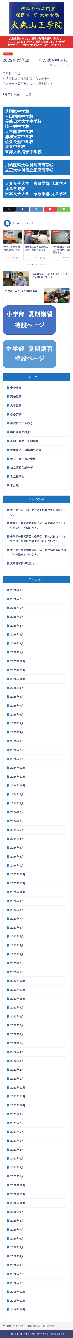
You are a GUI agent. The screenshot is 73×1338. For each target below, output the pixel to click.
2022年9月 (17, 1007)
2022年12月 (18, 980)
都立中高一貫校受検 (23, 458)
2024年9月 (17, 794)
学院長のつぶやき (21, 423)
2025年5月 (17, 723)
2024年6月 (17, 821)
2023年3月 (17, 954)
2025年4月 (17, 732)
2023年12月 (18, 874)
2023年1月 (17, 972)
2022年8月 (17, 1016)
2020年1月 (17, 1282)
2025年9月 (17, 687)
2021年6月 (17, 1131)
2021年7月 (17, 1123)
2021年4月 (17, 1149)
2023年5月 (17, 936)
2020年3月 (17, 1265)
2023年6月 (17, 927)
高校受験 (16, 396)
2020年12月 (18, 1185)
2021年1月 (17, 1176)
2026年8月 (17, 590)
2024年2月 (17, 856)
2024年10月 (18, 785)
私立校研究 (17, 476)
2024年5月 (17, 829)
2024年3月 (17, 847)
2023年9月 (17, 900)
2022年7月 (17, 1025)
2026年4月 (17, 625)
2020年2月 (17, 1274)
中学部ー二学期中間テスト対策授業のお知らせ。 (36, 512)
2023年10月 (18, 892)
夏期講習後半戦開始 (22, 563)
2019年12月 (18, 1291)
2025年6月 (17, 714)
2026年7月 (17, 599)
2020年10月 (18, 1202)
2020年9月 (17, 1211)
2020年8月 (17, 1220)
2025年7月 (17, 705)
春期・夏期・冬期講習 (24, 440)
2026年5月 (17, 616)
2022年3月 (17, 1060)
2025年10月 (18, 678)
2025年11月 (18, 670)
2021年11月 (18, 1096)
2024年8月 (17, 803)
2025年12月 (18, 661)
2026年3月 (17, 634)
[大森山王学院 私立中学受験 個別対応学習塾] (36, 33)
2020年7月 (17, 1229)
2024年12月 (18, 767)
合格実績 (16, 414)
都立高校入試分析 (21, 467)
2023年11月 (18, 883)
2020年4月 (17, 1256)
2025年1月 (17, 758)
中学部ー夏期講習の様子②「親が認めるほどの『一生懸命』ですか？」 (38, 552)
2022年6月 (17, 1034)
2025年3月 (17, 741)
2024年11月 (18, 776)
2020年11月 (18, 1194)
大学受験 (16, 405)
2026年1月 (17, 652)
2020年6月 (17, 1238)
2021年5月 (17, 1140)
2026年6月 (17, 607)
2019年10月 (18, 1309)
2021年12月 (18, 1087)
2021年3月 (17, 1158)
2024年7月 (17, 812)
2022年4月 (17, 1051)
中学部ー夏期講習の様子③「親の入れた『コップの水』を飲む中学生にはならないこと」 (38, 538)
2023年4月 (17, 945)
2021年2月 (17, 1167)
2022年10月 (18, 998)
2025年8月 (17, 696)
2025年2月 (17, 750)
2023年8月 (17, 909)
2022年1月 (17, 1078)
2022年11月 (18, 989)
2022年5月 (17, 1043)
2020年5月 (17, 1247)
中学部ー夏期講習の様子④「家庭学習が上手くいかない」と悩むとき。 (38, 525)
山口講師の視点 (20, 432)
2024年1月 (17, 865)
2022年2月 (17, 1069)
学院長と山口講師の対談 (25, 449)
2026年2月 (17, 643)
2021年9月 (17, 1114)
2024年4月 (17, 838)
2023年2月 (17, 963)
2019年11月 (18, 1300)
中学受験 (8, 54)
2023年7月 (17, 918)
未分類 (14, 485)
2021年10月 (18, 1105)
